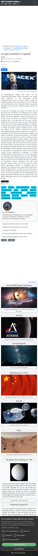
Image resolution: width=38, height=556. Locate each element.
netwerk (34, 187)
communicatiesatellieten (22, 187)
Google (3, 192)
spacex (16, 190)
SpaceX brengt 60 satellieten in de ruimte (14, 237)
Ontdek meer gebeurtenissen (19, 500)
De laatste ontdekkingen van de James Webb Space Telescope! (19, 310)
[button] (19, 528)
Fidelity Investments (16, 192)
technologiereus (16, 198)
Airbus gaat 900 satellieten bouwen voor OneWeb (17, 233)
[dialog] (19, 536)
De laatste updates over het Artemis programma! (19, 339)
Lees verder (31, 525)
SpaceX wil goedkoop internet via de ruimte (15, 224)
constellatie (24, 190)
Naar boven (32, 282)
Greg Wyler (33, 195)
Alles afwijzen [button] (19, 549)
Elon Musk (33, 190)
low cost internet (31, 192)
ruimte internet (5, 195)
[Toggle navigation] (35, 2)
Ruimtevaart (16, 61)
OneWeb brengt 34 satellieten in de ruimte (15, 227)
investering (24, 195)
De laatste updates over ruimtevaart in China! (19, 397)
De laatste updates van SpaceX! (19, 425)
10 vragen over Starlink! (9, 230)
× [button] (36, 518)
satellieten (11, 187)
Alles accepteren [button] (19, 544)
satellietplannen (6, 198)
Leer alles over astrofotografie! (19, 367)
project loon (15, 195)
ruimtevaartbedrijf (6, 190)
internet (4, 187)
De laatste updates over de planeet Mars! (19, 454)
